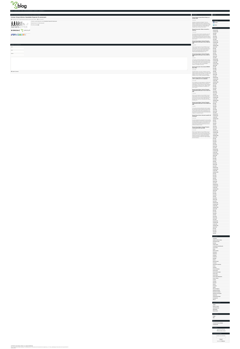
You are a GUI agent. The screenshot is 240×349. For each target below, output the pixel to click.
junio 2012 (214, 211)
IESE (213, 317)
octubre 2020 (215, 62)
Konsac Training (215, 278)
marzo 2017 (215, 126)
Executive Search (216, 261)
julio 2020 (214, 66)
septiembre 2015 (215, 153)
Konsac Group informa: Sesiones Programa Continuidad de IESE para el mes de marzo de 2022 (201, 90)
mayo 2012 (214, 213)
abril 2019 (214, 89)
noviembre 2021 (215, 42)
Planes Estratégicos (216, 288)
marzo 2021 (215, 54)
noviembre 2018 (215, 97)
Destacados (16, 14)
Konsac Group (25, 14)
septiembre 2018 (215, 100)
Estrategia (214, 258)
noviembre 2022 (215, 31)
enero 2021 (214, 57)
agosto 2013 (215, 190)
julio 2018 (214, 103)
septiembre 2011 (215, 225)
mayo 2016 (214, 141)
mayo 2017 (214, 123)
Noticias (30, 14)
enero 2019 (214, 94)
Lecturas (214, 279)
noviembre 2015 (215, 150)
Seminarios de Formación (217, 293)
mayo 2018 (214, 106)
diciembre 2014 (215, 167)
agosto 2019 (215, 83)
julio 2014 (214, 173)
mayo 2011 (214, 231)
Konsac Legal (215, 273)
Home (12, 14)
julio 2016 (214, 138)
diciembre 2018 (215, 95)
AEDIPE (214, 304)
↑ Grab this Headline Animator (221, 330)
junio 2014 (214, 175)
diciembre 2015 (215, 149)
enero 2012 (214, 219)
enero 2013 (214, 201)
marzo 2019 (215, 91)
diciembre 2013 (215, 184)
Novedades (215, 285)
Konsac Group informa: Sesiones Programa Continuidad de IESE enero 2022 (200, 128)
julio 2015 (214, 156)
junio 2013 (214, 193)
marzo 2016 (215, 144)
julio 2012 (214, 210)
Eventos (20, 14)
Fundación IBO (215, 324)
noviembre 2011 (215, 222)
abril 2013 (214, 196)
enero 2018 (214, 112)
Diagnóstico (215, 253)
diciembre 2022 (215, 30)
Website (12, 53)
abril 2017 (214, 124)
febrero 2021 (215, 56)
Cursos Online (215, 247)
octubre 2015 (215, 152)
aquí (38, 24)
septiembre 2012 (215, 207)
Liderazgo (214, 281)
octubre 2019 (215, 80)
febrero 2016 (215, 146)
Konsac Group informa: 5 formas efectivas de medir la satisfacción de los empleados (201, 78)
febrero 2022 (215, 37)
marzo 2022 (215, 36)
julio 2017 (214, 120)
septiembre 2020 (215, 63)
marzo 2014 (215, 179)
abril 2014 (214, 178)
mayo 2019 (214, 88)
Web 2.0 (214, 299)
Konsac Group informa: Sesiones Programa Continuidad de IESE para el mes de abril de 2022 (201, 54)
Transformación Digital (216, 296)
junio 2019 (214, 86)
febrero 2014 (215, 181)
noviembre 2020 (215, 60)
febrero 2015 (215, 164)
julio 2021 (214, 48)
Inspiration (214, 267)
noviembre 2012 (215, 204)
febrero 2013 (215, 199)
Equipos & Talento (216, 306)
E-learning (214, 255)
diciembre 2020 (215, 59)
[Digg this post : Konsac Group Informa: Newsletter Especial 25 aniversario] (13, 35)
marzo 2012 (215, 216)
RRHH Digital (215, 309)
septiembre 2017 (215, 118)
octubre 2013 (215, 187)
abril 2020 (214, 71)
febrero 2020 (215, 74)
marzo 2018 (215, 109)
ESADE (214, 316)
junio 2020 (214, 68)
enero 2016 (214, 147)
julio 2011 (214, 228)
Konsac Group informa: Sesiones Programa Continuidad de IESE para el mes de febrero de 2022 (201, 103)
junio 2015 (214, 158)
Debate (214, 249)
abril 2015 (214, 161)
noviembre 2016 (215, 132)
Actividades (215, 238)
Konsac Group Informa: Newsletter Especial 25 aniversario (28, 17)
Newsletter (214, 282)
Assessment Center (216, 241)
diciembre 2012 (215, 202)
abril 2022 (214, 34)
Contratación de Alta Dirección (218, 246)
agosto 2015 (215, 155)
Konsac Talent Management (217, 276)
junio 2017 (214, 121)
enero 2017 (214, 129)
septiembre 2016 (215, 135)
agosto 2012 (215, 208)
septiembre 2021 (215, 45)
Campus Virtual (215, 244)
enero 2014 (214, 182)
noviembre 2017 (215, 115)
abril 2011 (214, 233)
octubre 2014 (215, 170)
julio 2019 (214, 85)
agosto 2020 (215, 65)
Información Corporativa (217, 264)
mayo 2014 (214, 176)
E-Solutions (215, 256)
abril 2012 (214, 214)
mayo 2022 (214, 33)
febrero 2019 (215, 92)
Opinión (214, 287)
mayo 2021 (214, 51)
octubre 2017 (215, 117)
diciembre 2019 (215, 77)
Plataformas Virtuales (216, 290)
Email (12, 50)
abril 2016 (214, 143)
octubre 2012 (215, 205)
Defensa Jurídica (215, 250)
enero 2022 (214, 39)
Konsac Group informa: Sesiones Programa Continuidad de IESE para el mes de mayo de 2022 (201, 42)
